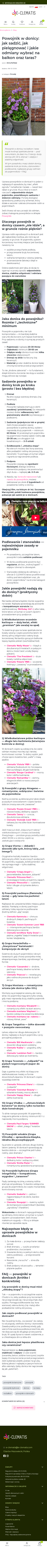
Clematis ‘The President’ (19, 656)
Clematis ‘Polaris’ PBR (18, 662)
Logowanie (9, 1524)
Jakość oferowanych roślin (14, 1493)
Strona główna (5, 30)
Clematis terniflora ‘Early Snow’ (23, 933)
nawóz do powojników (17, 479)
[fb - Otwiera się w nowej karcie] (4, 1456)
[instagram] (8, 1456)
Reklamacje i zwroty (12, 1482)
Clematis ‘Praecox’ (16, 975)
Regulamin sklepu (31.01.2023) (16, 1471)
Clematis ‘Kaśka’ (15, 1048)
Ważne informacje (11, 1529)
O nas (7, 1490)
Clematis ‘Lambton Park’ (19, 1053)
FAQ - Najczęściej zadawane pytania (18, 1534)
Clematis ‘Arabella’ (16, 1194)
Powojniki (6, 216)
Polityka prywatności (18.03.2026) (17, 1476)
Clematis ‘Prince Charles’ (20, 1157)
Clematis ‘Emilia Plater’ (19, 1163)
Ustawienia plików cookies (14, 1479)
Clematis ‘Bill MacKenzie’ (20, 1042)
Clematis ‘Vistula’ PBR (18, 764)
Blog (15, 30)
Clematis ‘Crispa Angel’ (19, 872)
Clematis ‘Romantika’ (18, 778)
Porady (13, 74)
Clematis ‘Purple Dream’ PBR (22, 809)
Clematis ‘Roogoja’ (16, 1202)
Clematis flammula (16, 916)
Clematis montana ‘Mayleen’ (21, 1011)
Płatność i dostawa (12, 1532)
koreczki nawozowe (27, 477)
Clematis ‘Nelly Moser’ (18, 646)
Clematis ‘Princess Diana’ (20, 1084)
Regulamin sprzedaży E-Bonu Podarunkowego (21, 1474)
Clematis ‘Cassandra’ (17, 967)
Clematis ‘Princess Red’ (19, 877)
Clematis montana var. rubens (22, 1017)
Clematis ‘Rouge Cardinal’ (20, 772)
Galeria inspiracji (11, 1512)
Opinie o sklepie (10, 1496)
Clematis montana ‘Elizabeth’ (22, 1006)
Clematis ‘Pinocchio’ (17, 882)
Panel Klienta (9, 1526)
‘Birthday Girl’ (25, 609)
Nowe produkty (10, 1510)
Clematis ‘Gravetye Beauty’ (21, 1090)
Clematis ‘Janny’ (15, 814)
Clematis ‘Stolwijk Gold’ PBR (21, 820)
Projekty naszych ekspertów (15, 1515)
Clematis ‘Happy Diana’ (18, 1095)
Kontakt (8, 1498)
